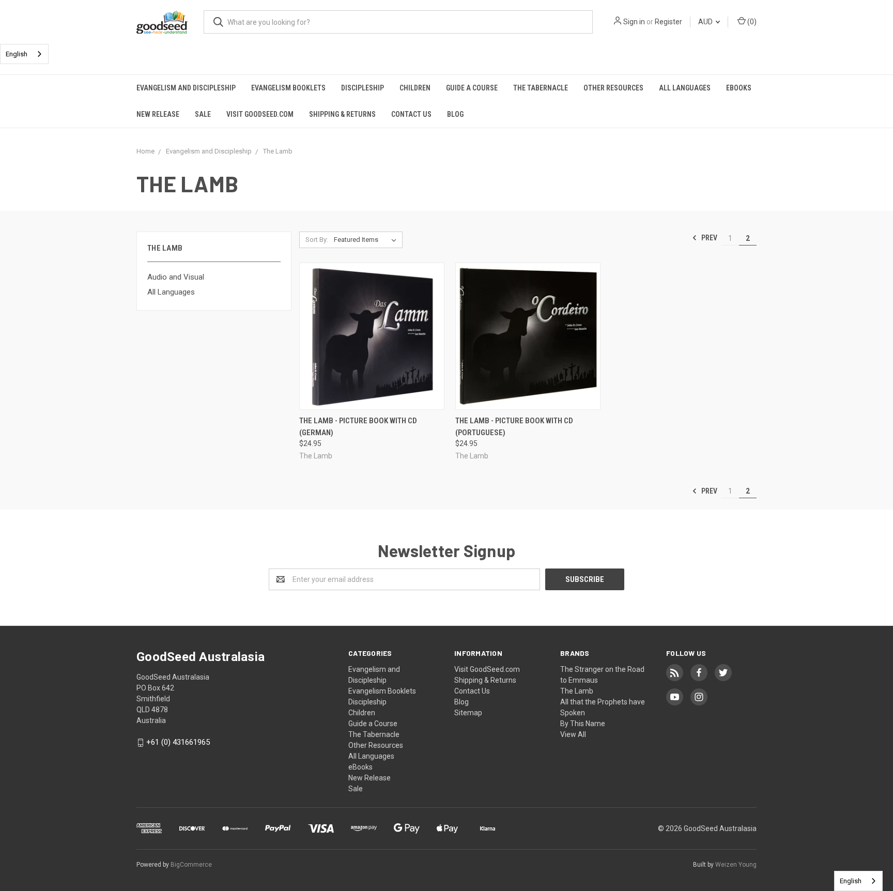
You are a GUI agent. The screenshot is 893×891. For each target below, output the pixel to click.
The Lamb (576, 691)
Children (414, 88)
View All (573, 734)
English (16, 54)
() (751, 22)
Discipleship (362, 88)
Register (668, 22)
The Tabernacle (540, 88)
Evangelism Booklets (288, 88)
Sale (203, 114)
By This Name (582, 723)
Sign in (634, 22)
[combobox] (24, 54)
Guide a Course (472, 88)
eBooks (738, 88)
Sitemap (468, 713)
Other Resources (613, 88)
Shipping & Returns (342, 114)
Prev (708, 238)
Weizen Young (736, 864)
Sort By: (316, 239)
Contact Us (411, 114)
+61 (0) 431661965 (178, 742)
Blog (455, 114)
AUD (706, 22)
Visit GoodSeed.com (260, 114)
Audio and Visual (175, 277)
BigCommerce (191, 864)
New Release (157, 114)
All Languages (685, 88)
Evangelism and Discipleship (186, 88)
